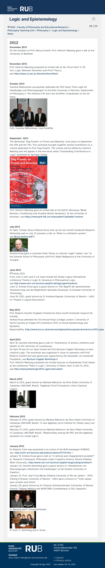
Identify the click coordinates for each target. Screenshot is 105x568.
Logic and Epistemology (64, 30)
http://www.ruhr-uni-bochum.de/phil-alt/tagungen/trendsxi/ (45, 283)
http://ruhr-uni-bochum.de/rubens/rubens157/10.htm (43, 452)
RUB (12, 27)
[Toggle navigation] (93, 19)
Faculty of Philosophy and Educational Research (42, 27)
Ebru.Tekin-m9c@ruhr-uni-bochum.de (28, 557)
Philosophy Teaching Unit (21, 30)
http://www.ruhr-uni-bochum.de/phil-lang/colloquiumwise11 (60, 462)
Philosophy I (43, 30)
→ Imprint (59, 557)
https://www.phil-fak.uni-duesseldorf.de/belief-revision (54, 216)
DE (90, 26)
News (10, 33)
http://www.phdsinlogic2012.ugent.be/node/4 (38, 369)
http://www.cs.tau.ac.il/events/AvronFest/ (36, 73)
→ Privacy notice (62, 560)
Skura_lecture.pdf (23, 236)
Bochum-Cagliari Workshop (41, 359)
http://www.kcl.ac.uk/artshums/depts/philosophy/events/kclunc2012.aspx (64, 329)
